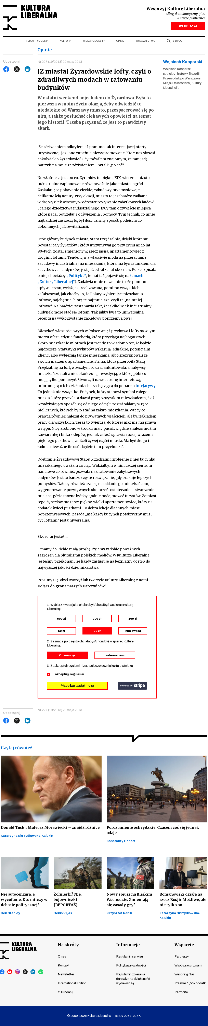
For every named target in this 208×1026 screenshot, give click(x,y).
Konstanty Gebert (121, 841)
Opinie (120, 40)
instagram (17, 972)
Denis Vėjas (63, 913)
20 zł (97, 630)
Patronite (181, 992)
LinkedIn (28, 69)
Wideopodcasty (94, 40)
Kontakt (63, 965)
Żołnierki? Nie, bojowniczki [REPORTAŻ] (68, 899)
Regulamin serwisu (129, 956)
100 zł (132, 618)
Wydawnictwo (145, 40)
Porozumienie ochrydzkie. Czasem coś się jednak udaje (153, 830)
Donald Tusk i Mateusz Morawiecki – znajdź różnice (50, 827)
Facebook (6, 69)
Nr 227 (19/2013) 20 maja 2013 (60, 61)
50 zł (61, 630)
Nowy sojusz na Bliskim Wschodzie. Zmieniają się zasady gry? (129, 899)
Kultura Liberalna (30, 17)
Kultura (65, 40)
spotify (40, 972)
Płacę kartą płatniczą (77, 685)
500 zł (61, 618)
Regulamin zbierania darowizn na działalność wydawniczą (133, 979)
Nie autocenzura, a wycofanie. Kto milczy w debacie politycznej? (24, 899)
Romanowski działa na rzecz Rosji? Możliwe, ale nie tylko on (182, 899)
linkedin (33, 972)
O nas (62, 956)
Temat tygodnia (37, 40)
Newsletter (66, 974)
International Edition (72, 983)
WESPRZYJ (188, 26)
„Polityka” (76, 275)
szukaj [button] (177, 40)
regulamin (77, 674)
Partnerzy (181, 956)
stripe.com (132, 686)
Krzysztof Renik (119, 913)
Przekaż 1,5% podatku (190, 983)
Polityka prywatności (131, 965)
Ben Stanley (10, 913)
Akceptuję (69, 674)
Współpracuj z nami (188, 965)
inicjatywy (145, 386)
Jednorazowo (114, 655)
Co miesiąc (67, 655)
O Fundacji (65, 992)
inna (133, 630)
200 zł (97, 618)
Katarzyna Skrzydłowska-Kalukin (27, 835)
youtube (10, 972)
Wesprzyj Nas (184, 974)
